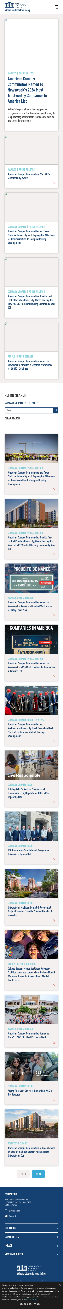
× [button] (60, 1285)
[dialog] (31, 1295)
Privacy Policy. (31, 1299)
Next (38, 1174)
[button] (31, 1228)
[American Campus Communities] (17, 7)
